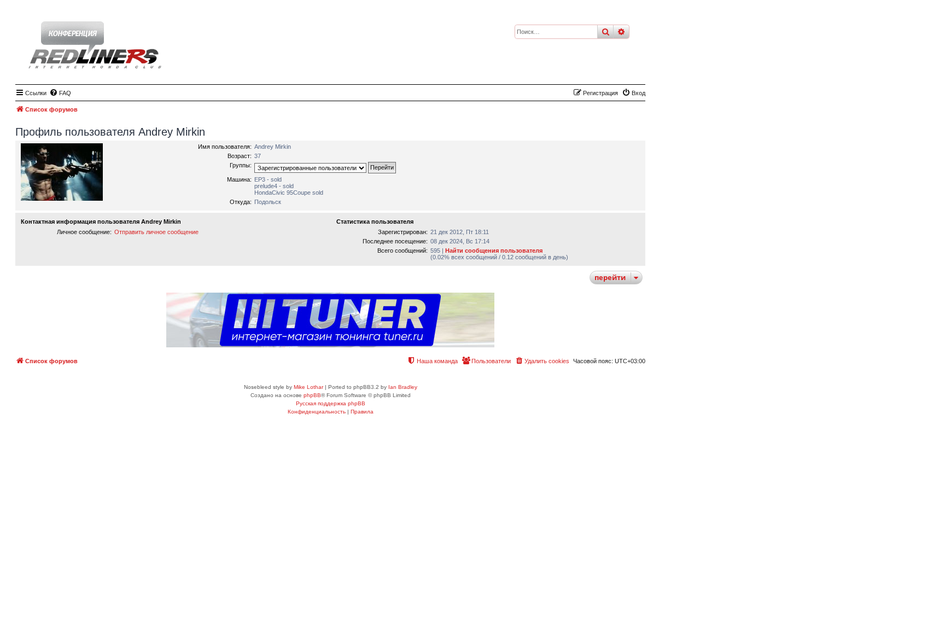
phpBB (312, 395)
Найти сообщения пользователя (493, 250)
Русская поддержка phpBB (330, 403)
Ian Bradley (402, 387)
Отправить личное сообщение (156, 232)
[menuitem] (60, 93)
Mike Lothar (308, 387)
